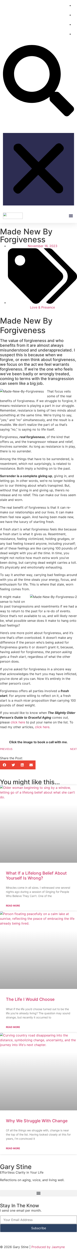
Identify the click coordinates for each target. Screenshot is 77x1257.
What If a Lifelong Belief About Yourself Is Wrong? (36, 876)
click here (18, 722)
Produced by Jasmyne (48, 1247)
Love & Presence (42, 307)
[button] (38, 81)
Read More (13, 905)
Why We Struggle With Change (37, 1120)
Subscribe (38, 1228)
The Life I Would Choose (30, 999)
